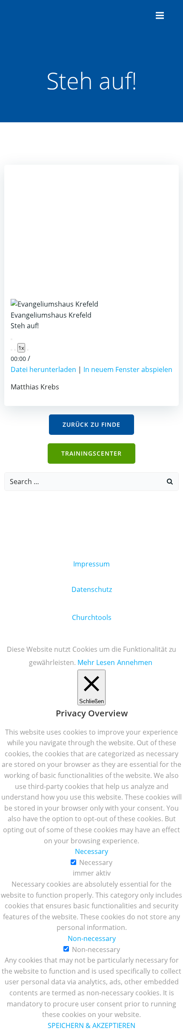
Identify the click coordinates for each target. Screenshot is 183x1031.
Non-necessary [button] (92, 938)
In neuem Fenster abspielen (127, 369)
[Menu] (159, 15)
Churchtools (92, 617)
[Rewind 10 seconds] (15, 350)
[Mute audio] (11, 350)
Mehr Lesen (96, 662)
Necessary (95, 862)
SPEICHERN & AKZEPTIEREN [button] (91, 1025)
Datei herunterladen (43, 369)
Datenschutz (91, 589)
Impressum (91, 564)
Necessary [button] (91, 851)
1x (21, 348)
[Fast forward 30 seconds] (28, 350)
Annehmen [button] (134, 662)
